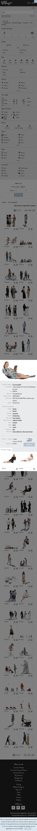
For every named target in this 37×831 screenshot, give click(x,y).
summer (15, 423)
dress (24, 432)
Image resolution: (7, 396)
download (29, 444)
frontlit (20, 420)
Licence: (10, 403)
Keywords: (9, 432)
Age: (11, 411)
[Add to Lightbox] (17, 469)
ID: (11, 391)
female (14, 409)
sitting (14, 416)
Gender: (10, 409)
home (14, 425)
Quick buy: (9, 443)
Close (28, 829)
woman (31, 432)
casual (14, 427)
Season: (10, 422)
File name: (9, 394)
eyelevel (18, 418)
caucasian (15, 413)
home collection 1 (17, 432)
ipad (27, 432)
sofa (14, 429)
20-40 (15, 411)
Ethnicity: (9, 413)
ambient (15, 420)
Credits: (10, 439)
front (14, 418)
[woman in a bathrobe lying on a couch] (27, 460)
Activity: (10, 416)
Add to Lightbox (29, 440)
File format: (9, 398)
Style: (10, 427)
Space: (10, 425)
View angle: (9, 418)
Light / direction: (8, 420)
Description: (9, 387)
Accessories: (9, 429)
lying (18, 416)
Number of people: (7, 406)
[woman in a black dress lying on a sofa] (10, 460)
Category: (9, 384)
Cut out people (17, 385)
